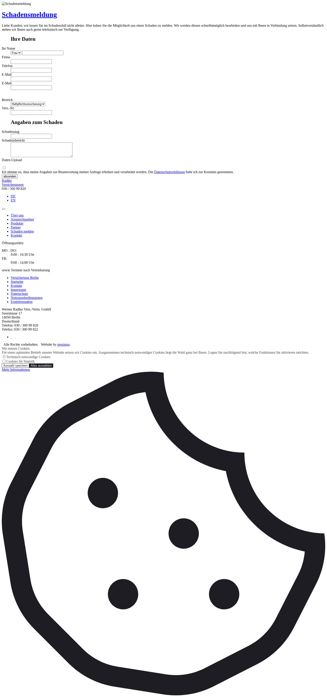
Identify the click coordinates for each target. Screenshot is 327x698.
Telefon (7, 66)
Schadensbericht (13, 140)
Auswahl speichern (15, 365)
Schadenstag (10, 132)
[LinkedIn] (11, 337)
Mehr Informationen (16, 369)
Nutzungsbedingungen (26, 298)
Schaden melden (22, 231)
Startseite (17, 282)
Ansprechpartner (22, 219)
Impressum (18, 290)
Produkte (17, 223)
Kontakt (16, 235)
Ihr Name (8, 48)
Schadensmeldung (29, 14)
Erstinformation (21, 302)
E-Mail (7, 74)
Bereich (7, 100)
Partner (16, 227)
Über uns (17, 215)
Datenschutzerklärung (169, 172)
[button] (3, 209)
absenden (10, 176)
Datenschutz (19, 294)
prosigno (63, 344)
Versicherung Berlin (25, 278)
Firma (6, 57)
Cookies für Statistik (20, 361)
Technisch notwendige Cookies (28, 357)
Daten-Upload (12, 160)
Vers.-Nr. (8, 108)
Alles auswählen (41, 365)
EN (13, 200)
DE (13, 196)
